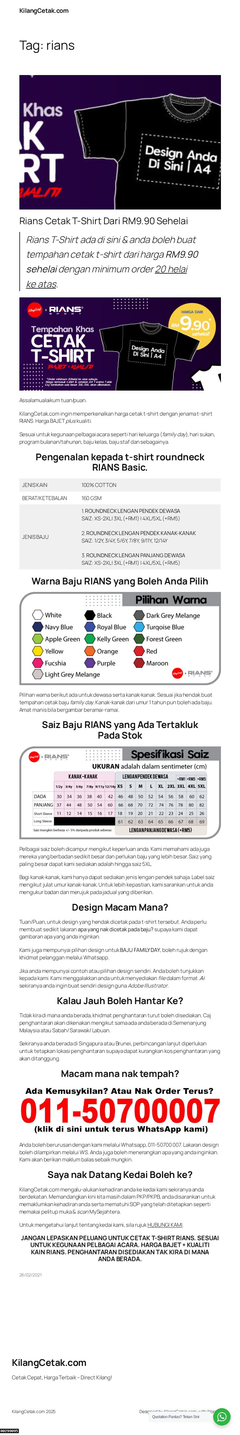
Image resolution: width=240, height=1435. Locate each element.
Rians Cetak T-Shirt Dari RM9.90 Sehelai (103, 220)
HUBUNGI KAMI (165, 1224)
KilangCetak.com (44, 10)
